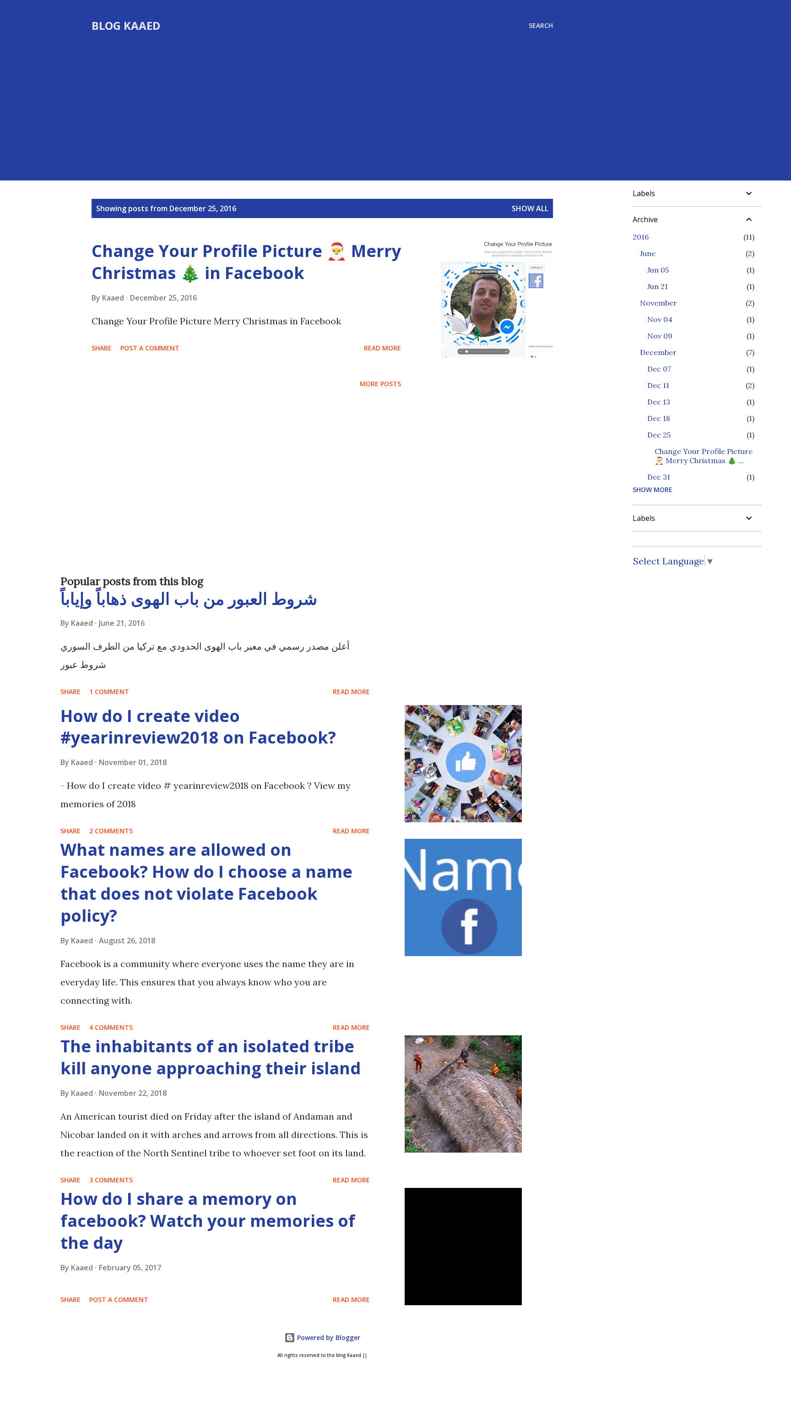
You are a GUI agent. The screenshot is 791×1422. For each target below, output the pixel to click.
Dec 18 (658, 418)
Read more (382, 348)
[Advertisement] (322, 102)
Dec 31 (658, 476)
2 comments (111, 830)
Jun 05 (658, 269)
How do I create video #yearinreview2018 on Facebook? (198, 727)
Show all (530, 208)
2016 (641, 236)
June (648, 253)
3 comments (111, 1180)
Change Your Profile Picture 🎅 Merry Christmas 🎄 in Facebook (246, 262)
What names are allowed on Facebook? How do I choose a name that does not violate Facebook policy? (206, 882)
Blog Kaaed (126, 25)
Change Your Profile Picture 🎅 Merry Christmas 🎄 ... (704, 456)
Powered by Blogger (327, 1337)
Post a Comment (149, 348)
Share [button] (102, 348)
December (658, 352)
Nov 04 (659, 319)
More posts (380, 383)
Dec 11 (658, 385)
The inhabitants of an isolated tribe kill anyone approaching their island (210, 1057)
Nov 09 (659, 335)
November (658, 302)
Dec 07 (659, 368)
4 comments (111, 1027)
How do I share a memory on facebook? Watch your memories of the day (207, 1220)
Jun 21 (657, 286)
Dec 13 (658, 401)
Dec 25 (659, 434)
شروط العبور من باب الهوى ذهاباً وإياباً (188, 598)
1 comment (109, 691)
